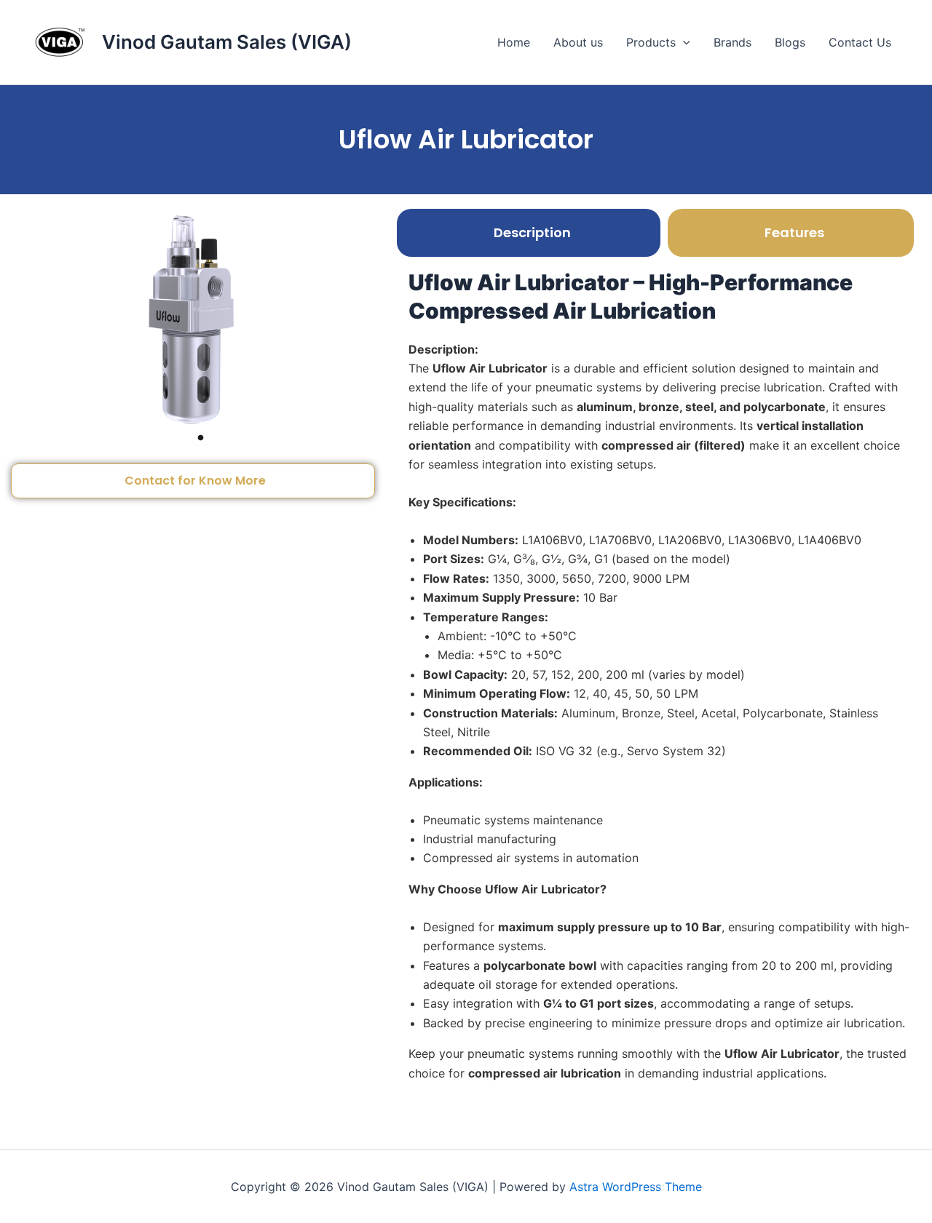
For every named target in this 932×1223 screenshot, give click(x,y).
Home (513, 42)
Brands (732, 42)
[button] (683, 42)
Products (651, 42)
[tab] (528, 233)
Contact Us (860, 42)
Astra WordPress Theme (635, 1186)
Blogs (790, 42)
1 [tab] (200, 437)
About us (578, 42)
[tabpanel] (193, 318)
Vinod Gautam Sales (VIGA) (227, 42)
